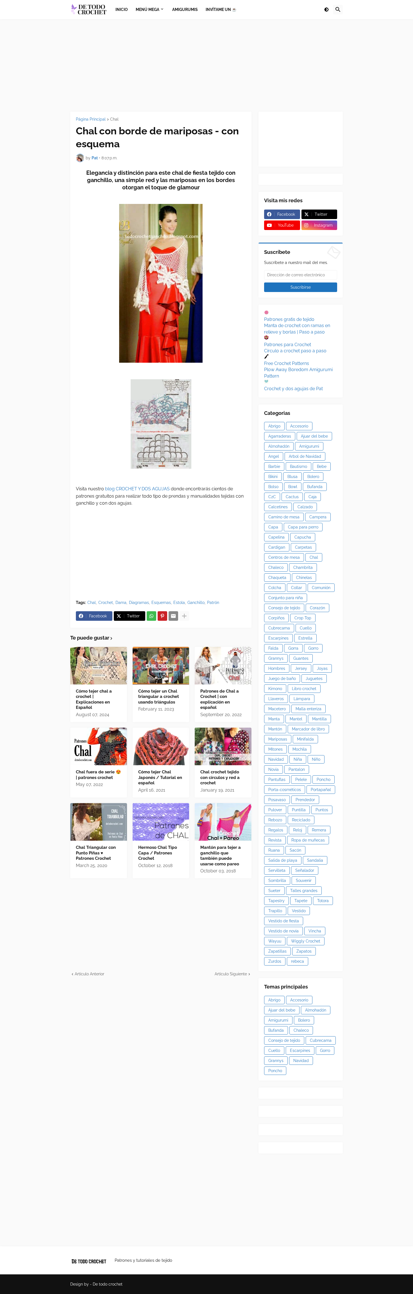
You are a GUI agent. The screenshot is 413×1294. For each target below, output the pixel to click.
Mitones (275, 749)
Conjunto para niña (285, 598)
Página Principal (91, 119)
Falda (273, 648)
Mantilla (319, 719)
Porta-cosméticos (284, 789)
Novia (273, 769)
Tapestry (276, 900)
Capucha (302, 537)
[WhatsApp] (151, 616)
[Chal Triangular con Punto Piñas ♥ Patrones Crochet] (98, 822)
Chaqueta (277, 577)
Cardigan (276, 547)
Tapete (300, 900)
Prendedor (305, 799)
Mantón (275, 729)
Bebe (321, 466)
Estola (179, 602)
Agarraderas (279, 436)
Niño (316, 759)
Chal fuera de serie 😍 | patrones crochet (98, 774)
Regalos (275, 830)
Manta (274, 719)
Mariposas (277, 739)
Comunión (321, 587)
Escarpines (278, 638)
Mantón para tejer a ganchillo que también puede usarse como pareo (220, 856)
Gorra (293, 648)
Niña (298, 759)
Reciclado (301, 820)
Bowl (292, 486)
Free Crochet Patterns (286, 363)
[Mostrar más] (184, 616)
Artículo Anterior (89, 974)
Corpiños (276, 618)
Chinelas (304, 577)
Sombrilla (277, 880)
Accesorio (299, 426)
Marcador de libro (308, 729)
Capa (273, 527)
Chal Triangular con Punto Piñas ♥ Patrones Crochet (96, 853)
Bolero (313, 476)
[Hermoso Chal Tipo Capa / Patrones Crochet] (161, 822)
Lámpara (302, 699)
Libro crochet (304, 688)
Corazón (317, 608)
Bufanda (315, 486)
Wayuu (274, 941)
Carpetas (303, 547)
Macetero (277, 709)
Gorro (313, 648)
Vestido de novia (283, 931)
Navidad (276, 759)
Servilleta (276, 870)
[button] (326, 9)
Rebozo (275, 820)
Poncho (323, 779)
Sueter (274, 890)
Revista (275, 840)
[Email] (173, 616)
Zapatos (304, 951)
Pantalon (297, 769)
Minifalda (305, 739)
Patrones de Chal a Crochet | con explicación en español (219, 699)
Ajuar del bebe (314, 436)
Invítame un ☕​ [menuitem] (221, 9)
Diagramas (139, 602)
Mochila (299, 749)
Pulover (275, 810)
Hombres (276, 668)
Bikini (273, 476)
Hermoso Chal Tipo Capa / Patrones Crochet (157, 853)
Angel (273, 456)
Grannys (275, 658)
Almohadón (278, 446)
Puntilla (299, 810)
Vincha (314, 931)
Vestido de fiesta (283, 921)
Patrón (213, 602)
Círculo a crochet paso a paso (295, 350)
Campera (317, 517)
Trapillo (275, 911)
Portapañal (321, 789)
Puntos (322, 810)
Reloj (297, 830)
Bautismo (298, 466)
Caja (312, 497)
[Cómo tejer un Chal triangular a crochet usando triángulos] (161, 665)
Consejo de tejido (284, 608)
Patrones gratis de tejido (289, 319)
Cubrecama (279, 628)
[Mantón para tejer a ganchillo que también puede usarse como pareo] (223, 822)
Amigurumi (309, 446)
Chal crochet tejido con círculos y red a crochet (220, 777)
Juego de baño (282, 678)
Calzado (305, 507)
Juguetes (314, 678)
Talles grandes (303, 890)
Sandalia (315, 860)
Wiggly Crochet (305, 941)
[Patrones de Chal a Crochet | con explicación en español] (223, 665)
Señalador (304, 870)
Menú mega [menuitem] (147, 9)
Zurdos (274, 961)
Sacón (295, 850)
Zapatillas (277, 951)
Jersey (301, 668)
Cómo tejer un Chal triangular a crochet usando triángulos (158, 697)
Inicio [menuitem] (121, 9)
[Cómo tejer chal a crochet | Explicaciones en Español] (98, 665)
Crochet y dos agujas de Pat (293, 388)
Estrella (305, 638)
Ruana (274, 850)
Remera (319, 830)
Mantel (296, 719)
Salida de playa (282, 860)
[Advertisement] (206, 65)
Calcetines (278, 507)
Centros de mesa (284, 557)
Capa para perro (303, 527)
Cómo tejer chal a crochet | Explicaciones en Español (94, 699)
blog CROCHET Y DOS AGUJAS (137, 488)
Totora (323, 900)
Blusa (292, 476)
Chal (114, 119)
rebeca (297, 961)
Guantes (300, 658)
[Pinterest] (162, 616)
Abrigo (274, 426)
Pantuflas (276, 779)
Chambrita (303, 567)
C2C (272, 497)
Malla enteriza (308, 709)
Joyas (322, 668)
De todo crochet (107, 1284)
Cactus (292, 497)
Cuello (306, 628)
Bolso (273, 486)
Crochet (105, 602)
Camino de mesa (283, 517)
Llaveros (276, 699)
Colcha (274, 587)
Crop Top (302, 618)
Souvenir (304, 880)
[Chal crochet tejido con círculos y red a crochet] (223, 746)
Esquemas (161, 602)
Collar (296, 587)
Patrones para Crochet (287, 344)
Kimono (275, 688)
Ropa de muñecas (308, 840)
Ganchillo (196, 602)
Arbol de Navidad (305, 456)
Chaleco (275, 567)
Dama (120, 602)
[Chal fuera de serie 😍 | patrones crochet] (98, 746)
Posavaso (277, 799)
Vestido (299, 911)
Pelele (301, 779)
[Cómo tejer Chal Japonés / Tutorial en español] (161, 746)
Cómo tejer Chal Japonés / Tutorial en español (160, 777)
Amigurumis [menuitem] (185, 9)
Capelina (276, 537)
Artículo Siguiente (231, 974)
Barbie (274, 466)
